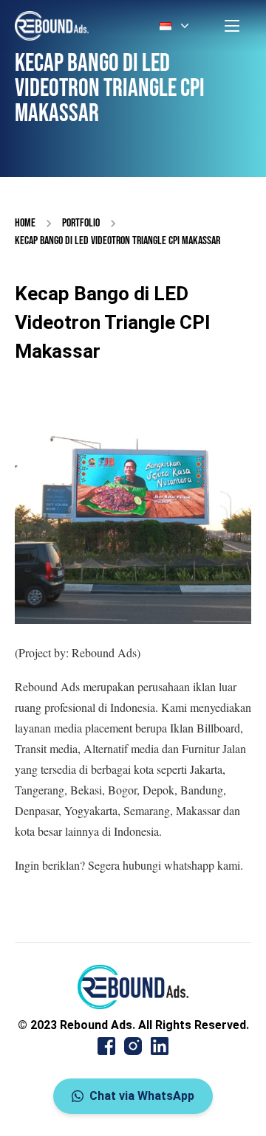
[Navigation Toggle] (232, 26)
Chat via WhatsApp (141, 1096)
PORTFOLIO (81, 223)
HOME (25, 223)
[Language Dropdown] (176, 26)
